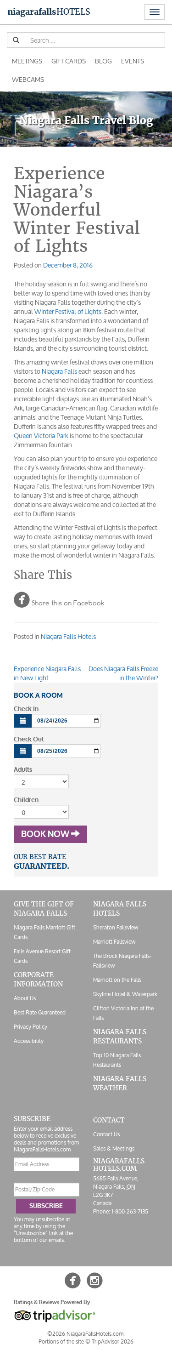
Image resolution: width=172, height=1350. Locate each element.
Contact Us (106, 1134)
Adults (23, 769)
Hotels (48, 11)
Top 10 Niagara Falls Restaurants (117, 1060)
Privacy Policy (30, 1026)
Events (132, 61)
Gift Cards (68, 61)
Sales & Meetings (113, 1148)
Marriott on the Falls (117, 979)
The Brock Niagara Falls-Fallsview (122, 960)
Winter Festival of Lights (67, 311)
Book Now (46, 834)
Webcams (28, 79)
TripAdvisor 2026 (112, 1341)
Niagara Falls (59, 371)
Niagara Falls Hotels (68, 636)
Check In (26, 709)
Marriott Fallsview (114, 941)
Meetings (27, 61)
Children (26, 800)
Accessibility (29, 1041)
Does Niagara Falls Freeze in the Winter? (123, 673)
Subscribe (46, 1206)
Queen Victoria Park (41, 435)
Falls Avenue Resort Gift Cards (42, 956)
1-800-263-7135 (129, 1211)
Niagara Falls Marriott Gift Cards (44, 932)
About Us (25, 998)
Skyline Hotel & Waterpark (125, 994)
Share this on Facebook (59, 599)
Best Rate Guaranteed (40, 1012)
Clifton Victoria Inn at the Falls (123, 1013)
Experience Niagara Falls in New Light (47, 673)
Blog (103, 61)
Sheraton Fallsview (115, 927)
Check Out (29, 739)
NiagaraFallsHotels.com (118, 1164)
